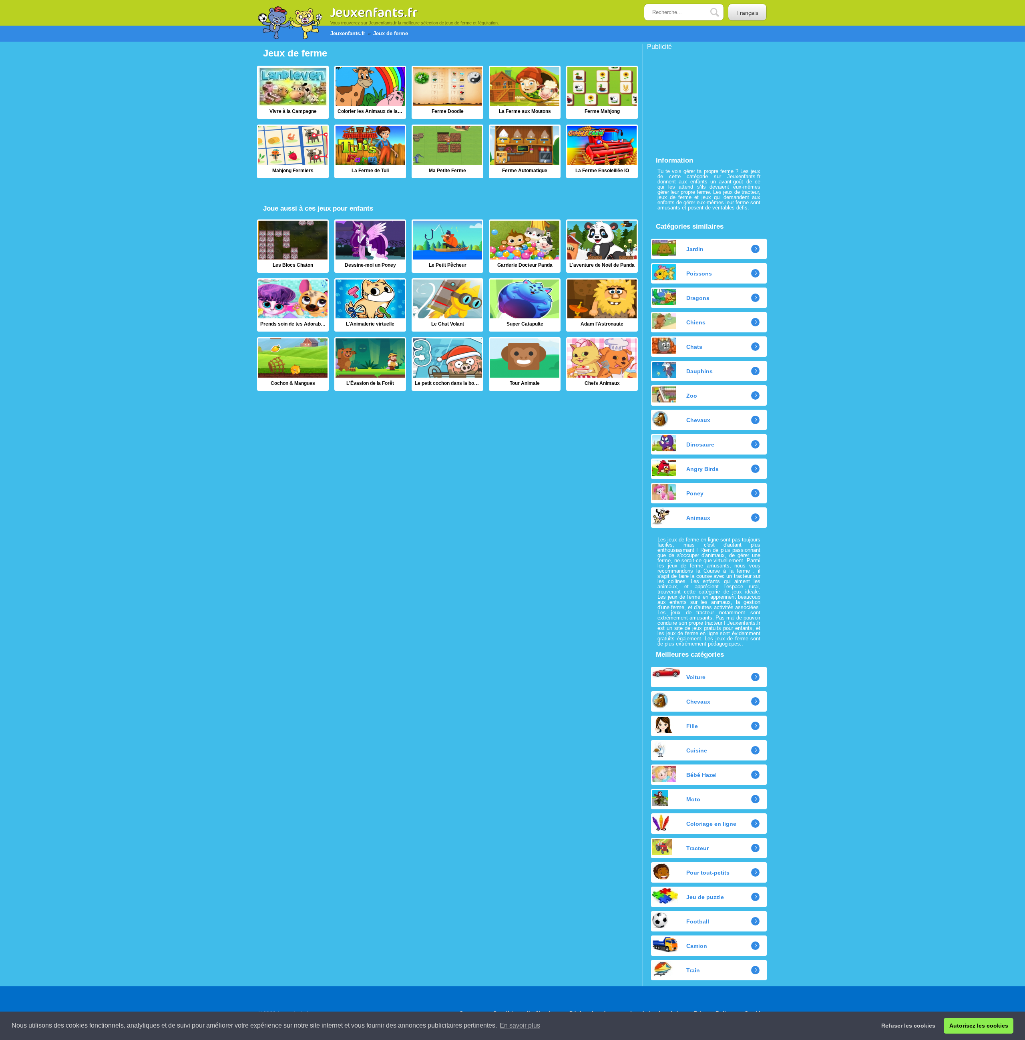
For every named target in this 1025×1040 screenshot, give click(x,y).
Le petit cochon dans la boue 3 (447, 363)
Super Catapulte (525, 305)
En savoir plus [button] (520, 1025)
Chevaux (698, 420)
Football (697, 921)
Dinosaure (700, 444)
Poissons (699, 273)
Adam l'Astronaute (602, 305)
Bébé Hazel (701, 775)
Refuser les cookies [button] (908, 1025)
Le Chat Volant (447, 305)
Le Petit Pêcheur (447, 246)
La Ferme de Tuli (370, 151)
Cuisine (696, 750)
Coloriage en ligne (711, 824)
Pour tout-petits (708, 872)
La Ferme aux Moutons (525, 92)
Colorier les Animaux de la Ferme (370, 92)
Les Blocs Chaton (293, 246)
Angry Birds (702, 469)
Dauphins (699, 371)
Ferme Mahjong (602, 92)
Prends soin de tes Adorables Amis (293, 305)
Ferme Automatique (525, 151)
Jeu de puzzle (705, 897)
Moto (693, 799)
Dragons (697, 298)
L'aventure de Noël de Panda (602, 246)
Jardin (694, 249)
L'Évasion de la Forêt (370, 363)
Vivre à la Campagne (293, 92)
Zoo (691, 395)
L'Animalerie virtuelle (370, 305)
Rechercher (720, 13)
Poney (694, 493)
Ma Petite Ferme (447, 151)
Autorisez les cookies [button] (978, 1025)
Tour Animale (525, 363)
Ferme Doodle (447, 92)
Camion (696, 946)
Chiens (695, 322)
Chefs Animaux (602, 363)
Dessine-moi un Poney (370, 246)
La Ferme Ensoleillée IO (602, 151)
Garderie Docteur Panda (525, 246)
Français (747, 13)
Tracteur (697, 848)
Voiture (695, 677)
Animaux (698, 518)
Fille (692, 726)
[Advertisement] (707, 100)
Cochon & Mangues (293, 363)
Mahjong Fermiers (293, 151)
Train (693, 970)
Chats (694, 347)
